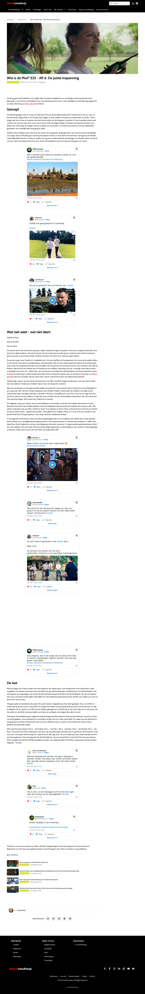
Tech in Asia (47, 9)
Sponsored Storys (102, 9)
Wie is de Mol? (31, 104)
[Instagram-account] (114, 968)
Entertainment (13, 82)
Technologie (37, 9)
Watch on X (69, 290)
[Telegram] (59, 919)
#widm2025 (48, 159)
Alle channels (58, 9)
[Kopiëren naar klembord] (64, 919)
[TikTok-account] (124, 968)
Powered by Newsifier (72, 987)
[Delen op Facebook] (48, 919)
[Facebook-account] (109, 968)
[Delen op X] (53, 919)
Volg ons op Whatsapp (86, 9)
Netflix (28, 9)
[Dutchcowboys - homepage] (17, 3)
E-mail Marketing (14, 9)
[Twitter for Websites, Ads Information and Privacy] (76, 198)
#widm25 (38, 159)
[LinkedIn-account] (119, 968)
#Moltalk (59, 159)
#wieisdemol (33, 446)
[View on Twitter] (76, 150)
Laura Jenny (41, 82)
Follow (46, 151)
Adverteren (72, 9)
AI (22, 9)
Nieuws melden (74, 976)
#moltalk (64, 827)
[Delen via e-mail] (70, 919)
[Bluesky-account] (133, 968)
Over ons (63, 976)
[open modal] (137, 3)
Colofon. (92, 976)
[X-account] (105, 968)
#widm (30, 159)
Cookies (84, 976)
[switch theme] (133, 3)
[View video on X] (52, 300)
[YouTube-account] (128, 968)
